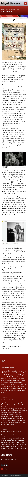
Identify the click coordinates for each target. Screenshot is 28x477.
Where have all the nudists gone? (10, 431)
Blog (7, 9)
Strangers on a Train (6, 399)
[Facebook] (2, 465)
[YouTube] (7, 465)
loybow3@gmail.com (9, 459)
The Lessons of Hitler (7, 367)
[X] (4, 465)
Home (2, 9)
